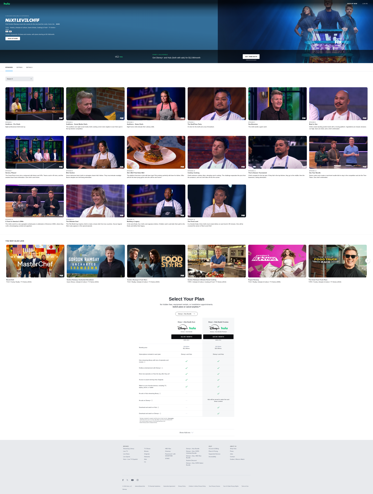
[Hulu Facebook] (124, 480)
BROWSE (126, 446)
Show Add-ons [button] (185, 432)
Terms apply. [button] (171, 418)
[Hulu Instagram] (137, 480)
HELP (210, 446)
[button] (9, 66)
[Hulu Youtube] (134, 480)
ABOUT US (233, 446)
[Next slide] (367, 260)
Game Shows (32, 27)
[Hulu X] (129, 480)
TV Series (52, 27)
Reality (12, 27)
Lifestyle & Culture (21, 27)
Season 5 (10, 79)
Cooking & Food (42, 27)
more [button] (58, 24)
